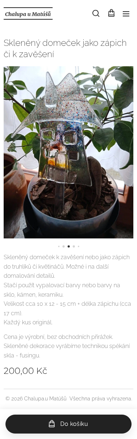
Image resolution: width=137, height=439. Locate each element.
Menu (126, 13)
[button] (96, 13)
